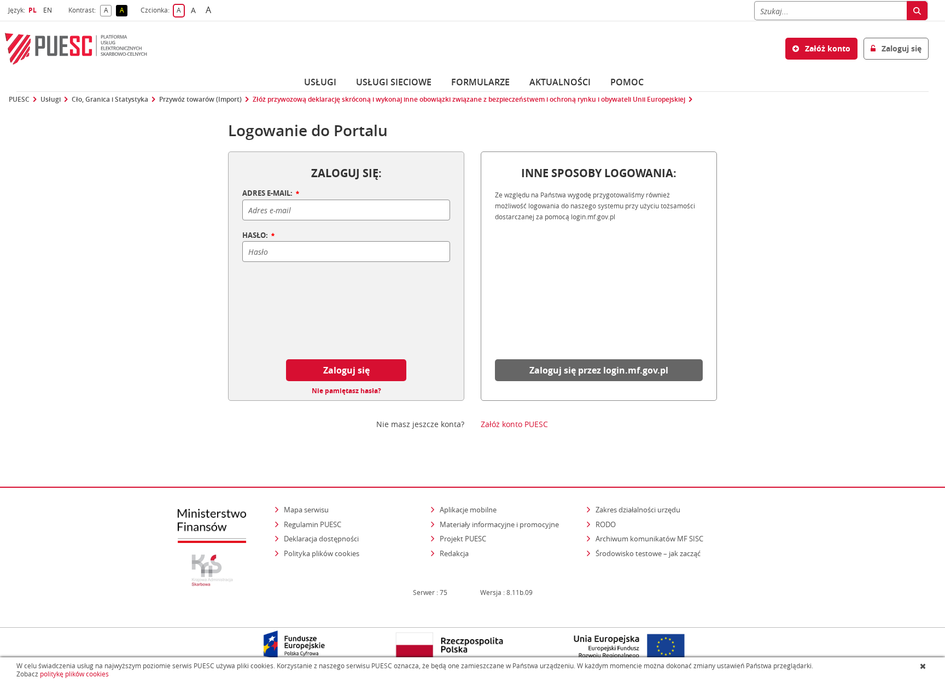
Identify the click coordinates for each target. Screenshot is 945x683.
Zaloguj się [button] (900, 48)
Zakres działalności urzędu (639, 509)
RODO (606, 524)
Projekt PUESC (463, 539)
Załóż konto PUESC (514, 424)
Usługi (320, 82)
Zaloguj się (346, 370)
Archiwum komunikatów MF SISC (649, 539)
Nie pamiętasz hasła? (346, 391)
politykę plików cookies (74, 674)
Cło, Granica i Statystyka (110, 99)
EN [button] (49, 10)
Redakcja (454, 553)
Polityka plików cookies (321, 553)
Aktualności (560, 82)
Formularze (480, 82)
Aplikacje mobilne (468, 510)
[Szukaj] (917, 10)
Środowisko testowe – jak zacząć (649, 553)
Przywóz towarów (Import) (200, 99)
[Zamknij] (924, 666)
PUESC (19, 99)
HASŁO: (256, 235)
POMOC (627, 82)
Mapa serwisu (306, 510)
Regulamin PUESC (312, 524)
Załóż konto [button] (826, 48)
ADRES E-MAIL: (268, 193)
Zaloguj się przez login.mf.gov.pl (598, 370)
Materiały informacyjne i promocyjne (499, 524)
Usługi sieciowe (393, 82)
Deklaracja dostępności (321, 539)
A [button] (108, 10)
